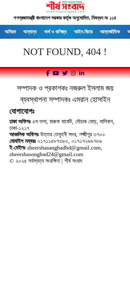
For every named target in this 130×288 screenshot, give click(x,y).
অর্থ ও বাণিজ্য (55, 31)
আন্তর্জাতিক (110, 31)
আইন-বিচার (83, 31)
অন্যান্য (30, 31)
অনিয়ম (10, 31)
